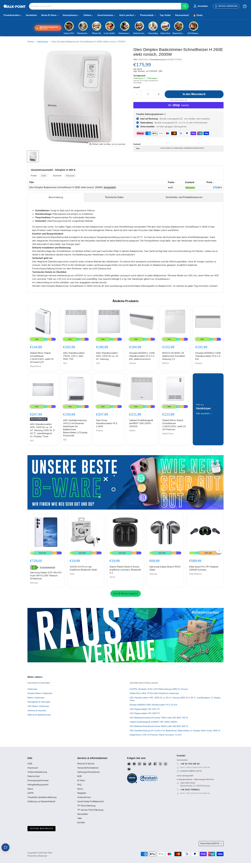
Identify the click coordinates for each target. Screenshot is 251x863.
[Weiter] (219, 550)
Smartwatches (105, 15)
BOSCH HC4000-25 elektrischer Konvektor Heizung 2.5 (173, 356)
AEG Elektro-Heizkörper (38, 706)
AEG (65, 363)
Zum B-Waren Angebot (125, 593)
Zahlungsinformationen (88, 772)
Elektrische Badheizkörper (39, 714)
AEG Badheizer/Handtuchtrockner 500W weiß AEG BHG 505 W (159, 726)
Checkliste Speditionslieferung (42, 797)
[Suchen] (185, 6)
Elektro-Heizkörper (35, 697)
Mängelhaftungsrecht (37, 784)
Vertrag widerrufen (41, 828)
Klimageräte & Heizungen (38, 701)
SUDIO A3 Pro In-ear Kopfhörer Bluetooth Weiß (83, 568)
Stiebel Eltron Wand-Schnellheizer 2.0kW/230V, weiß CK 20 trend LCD (42, 357)
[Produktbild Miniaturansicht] (33, 156)
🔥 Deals (198, 15)
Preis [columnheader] (209, 182)
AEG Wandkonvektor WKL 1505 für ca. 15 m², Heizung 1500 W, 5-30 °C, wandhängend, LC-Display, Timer (43, 430)
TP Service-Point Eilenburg (90, 809)
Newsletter (82, 814)
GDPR (30, 793)
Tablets (87, 15)
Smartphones (70, 15)
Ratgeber (81, 793)
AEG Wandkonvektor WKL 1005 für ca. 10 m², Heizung (107, 356)
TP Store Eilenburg (86, 805)
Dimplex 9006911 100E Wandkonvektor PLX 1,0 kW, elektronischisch (142, 356)
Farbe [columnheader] (171, 182)
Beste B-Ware (49, 15)
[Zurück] (32, 550)
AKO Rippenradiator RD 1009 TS (145, 713)
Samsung (34, 583)
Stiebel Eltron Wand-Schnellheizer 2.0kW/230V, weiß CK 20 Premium (174, 425)
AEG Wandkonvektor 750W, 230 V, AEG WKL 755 (74, 356)
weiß (43, 176)
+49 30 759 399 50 (190, 763)
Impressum (32, 767)
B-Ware (81, 780)
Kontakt (81, 822)
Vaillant (132, 430)
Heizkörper (42, 41)
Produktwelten (12, 15)
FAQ (79, 784)
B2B (79, 776)
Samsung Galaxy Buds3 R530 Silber (165, 568)
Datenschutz (33, 776)
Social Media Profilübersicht (90, 801)
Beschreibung (56, 197)
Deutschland (209, 843)
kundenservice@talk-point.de (191, 771)
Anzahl (136, 87)
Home (30, 41)
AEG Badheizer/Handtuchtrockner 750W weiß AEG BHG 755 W (159, 717)
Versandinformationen (88, 767)
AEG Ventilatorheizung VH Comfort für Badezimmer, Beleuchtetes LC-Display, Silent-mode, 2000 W (175, 730)
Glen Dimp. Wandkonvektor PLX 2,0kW (106, 423)
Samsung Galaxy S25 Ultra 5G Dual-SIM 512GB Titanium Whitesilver (46, 575)
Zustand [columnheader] (189, 182)
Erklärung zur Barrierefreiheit (41, 801)
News (30, 788)
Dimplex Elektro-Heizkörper (39, 693)
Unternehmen (84, 797)
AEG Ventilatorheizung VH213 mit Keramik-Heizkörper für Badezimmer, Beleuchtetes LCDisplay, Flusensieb (75, 428)
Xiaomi (112, 577)
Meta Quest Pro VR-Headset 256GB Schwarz (203, 568)
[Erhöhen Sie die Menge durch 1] (158, 94)
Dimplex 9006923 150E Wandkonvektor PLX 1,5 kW (208, 356)
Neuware (70, 176)
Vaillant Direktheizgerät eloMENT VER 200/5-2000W (141, 423)
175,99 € (217, 187)
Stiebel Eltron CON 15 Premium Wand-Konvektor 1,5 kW (155, 734)
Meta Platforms (195, 574)
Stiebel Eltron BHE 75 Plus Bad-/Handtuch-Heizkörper (154, 693)
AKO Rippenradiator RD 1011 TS (145, 709)
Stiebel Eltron (35, 366)
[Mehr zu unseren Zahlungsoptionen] (165, 114)
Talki (79, 818)
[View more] (125, 482)
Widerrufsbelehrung (37, 772)
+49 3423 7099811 (190, 789)
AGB (29, 763)
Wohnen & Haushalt (36, 710)
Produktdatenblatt (47, 567)
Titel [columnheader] (31, 182)
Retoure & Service (85, 763)
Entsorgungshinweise (38, 780)
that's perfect (127, 15)
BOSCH (165, 363)
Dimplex (132, 363)
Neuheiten (31, 15)
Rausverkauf (182, 15)
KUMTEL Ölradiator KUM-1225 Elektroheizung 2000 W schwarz (159, 689)
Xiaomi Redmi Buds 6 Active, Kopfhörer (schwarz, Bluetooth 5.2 (125, 569)
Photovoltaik (147, 15)
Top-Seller (165, 15)
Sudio (72, 574)
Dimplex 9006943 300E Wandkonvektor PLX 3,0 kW (153, 704)
